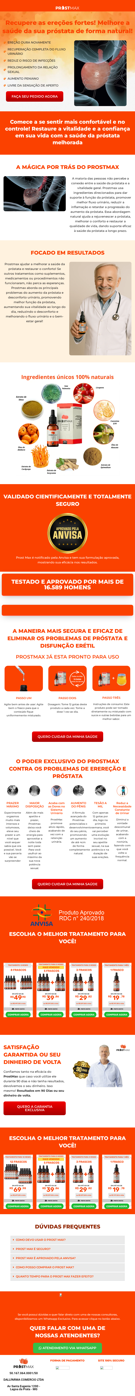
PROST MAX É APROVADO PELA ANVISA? (46, 1258)
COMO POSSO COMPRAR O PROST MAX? (45, 1267)
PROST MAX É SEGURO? (33, 1249)
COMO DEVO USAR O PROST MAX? (41, 1239)
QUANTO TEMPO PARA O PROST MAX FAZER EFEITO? (55, 1276)
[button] (67, 1240)
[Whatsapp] (126, 1388)
